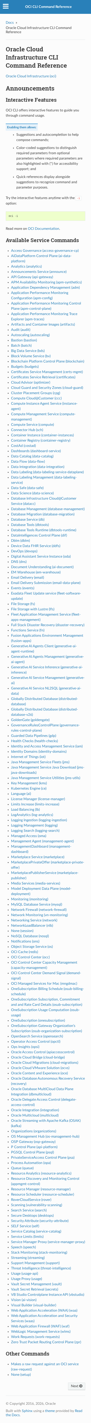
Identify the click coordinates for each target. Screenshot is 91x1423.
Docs (10, 22)
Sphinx (27, 1411)
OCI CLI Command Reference (48, 7)
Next (75, 1386)
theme (50, 1411)
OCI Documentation (43, 228)
